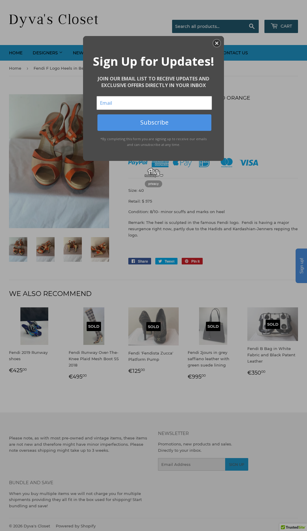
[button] (216, 43)
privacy (153, 184)
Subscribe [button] (154, 122)
